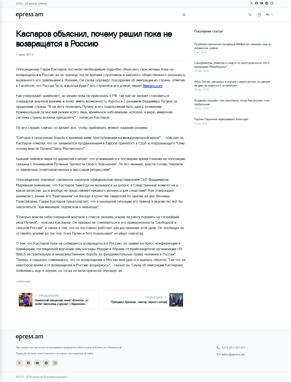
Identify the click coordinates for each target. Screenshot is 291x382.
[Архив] (259, 14)
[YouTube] (261, 3)
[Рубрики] (184, 14)
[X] (251, 3)
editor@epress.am (233, 354)
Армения (23, 281)
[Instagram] (271, 3)
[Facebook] (256, 3)
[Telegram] (266, 3)
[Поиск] (250, 14)
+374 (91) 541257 (233, 347)
